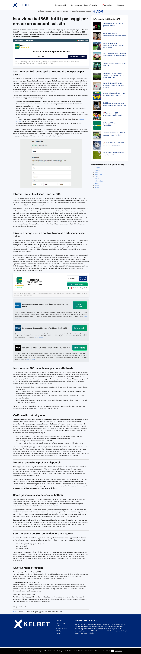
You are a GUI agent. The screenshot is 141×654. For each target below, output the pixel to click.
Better (97, 185)
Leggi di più (118, 651)
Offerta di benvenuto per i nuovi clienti (35, 282)
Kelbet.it (78, 624)
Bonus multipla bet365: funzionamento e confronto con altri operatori (113, 45)
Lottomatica (99, 181)
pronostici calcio (97, 626)
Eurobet (97, 170)
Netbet (97, 183)
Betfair (97, 179)
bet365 (97, 168)
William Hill (98, 174)
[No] (138, 651)
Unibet (97, 187)
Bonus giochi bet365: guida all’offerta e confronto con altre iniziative (113, 85)
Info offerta (79, 305)
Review (19, 287)
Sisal (96, 176)
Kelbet (15, 612)
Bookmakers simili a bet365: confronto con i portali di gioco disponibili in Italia (113, 75)
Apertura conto (77, 284)
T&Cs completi (39, 337)
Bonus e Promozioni (90, 5)
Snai (96, 172)
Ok (112, 651)
